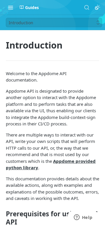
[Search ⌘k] (86, 7)
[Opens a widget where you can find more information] (83, 217)
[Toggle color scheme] (97, 7)
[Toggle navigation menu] (10, 7)
